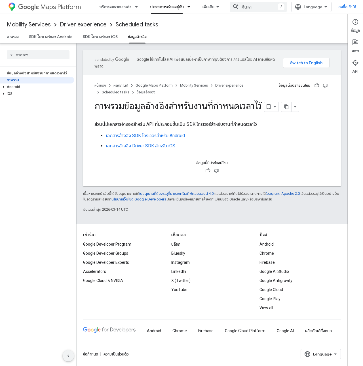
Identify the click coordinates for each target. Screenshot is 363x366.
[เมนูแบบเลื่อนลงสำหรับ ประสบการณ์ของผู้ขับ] (190, 7)
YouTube (179, 289)
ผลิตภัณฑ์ (120, 85)
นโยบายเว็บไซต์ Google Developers (138, 199)
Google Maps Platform (154, 85)
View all (266, 308)
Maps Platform (60, 7)
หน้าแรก (100, 85)
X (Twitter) (181, 280)
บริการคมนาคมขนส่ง (115, 6)
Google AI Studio (274, 271)
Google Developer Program (107, 244)
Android (266, 244)
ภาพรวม (13, 36)
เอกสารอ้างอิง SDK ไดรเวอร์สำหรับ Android (145, 135)
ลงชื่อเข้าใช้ (347, 7)
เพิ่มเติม (208, 6)
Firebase (267, 262)
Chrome (266, 253)
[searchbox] (38, 54)
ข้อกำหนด (90, 354)
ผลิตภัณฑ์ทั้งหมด (318, 331)
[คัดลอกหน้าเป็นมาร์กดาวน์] (286, 107)
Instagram (180, 262)
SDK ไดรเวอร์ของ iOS (100, 36)
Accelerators (94, 271)
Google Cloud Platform (245, 331)
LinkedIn (178, 271)
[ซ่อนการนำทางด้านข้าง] (68, 355)
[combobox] (258, 7)
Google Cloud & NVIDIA (103, 280)
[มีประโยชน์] (317, 85)
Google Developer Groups (105, 253)
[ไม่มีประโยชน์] (325, 85)
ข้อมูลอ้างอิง (137, 36)
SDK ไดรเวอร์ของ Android (51, 36)
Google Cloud (271, 289)
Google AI (285, 331)
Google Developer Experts (106, 262)
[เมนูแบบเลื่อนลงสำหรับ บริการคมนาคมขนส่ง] (138, 7)
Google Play (269, 298)
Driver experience (83, 24)
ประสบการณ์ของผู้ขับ (167, 6)
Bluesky (178, 253)
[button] (37, 86)
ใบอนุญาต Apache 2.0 (283, 193)
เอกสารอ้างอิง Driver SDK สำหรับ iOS (140, 146)
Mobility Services (29, 24)
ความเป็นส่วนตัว (116, 354)
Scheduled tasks (137, 24)
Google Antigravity (275, 280)
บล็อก (175, 244)
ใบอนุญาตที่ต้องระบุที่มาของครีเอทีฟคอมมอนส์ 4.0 (176, 193)
